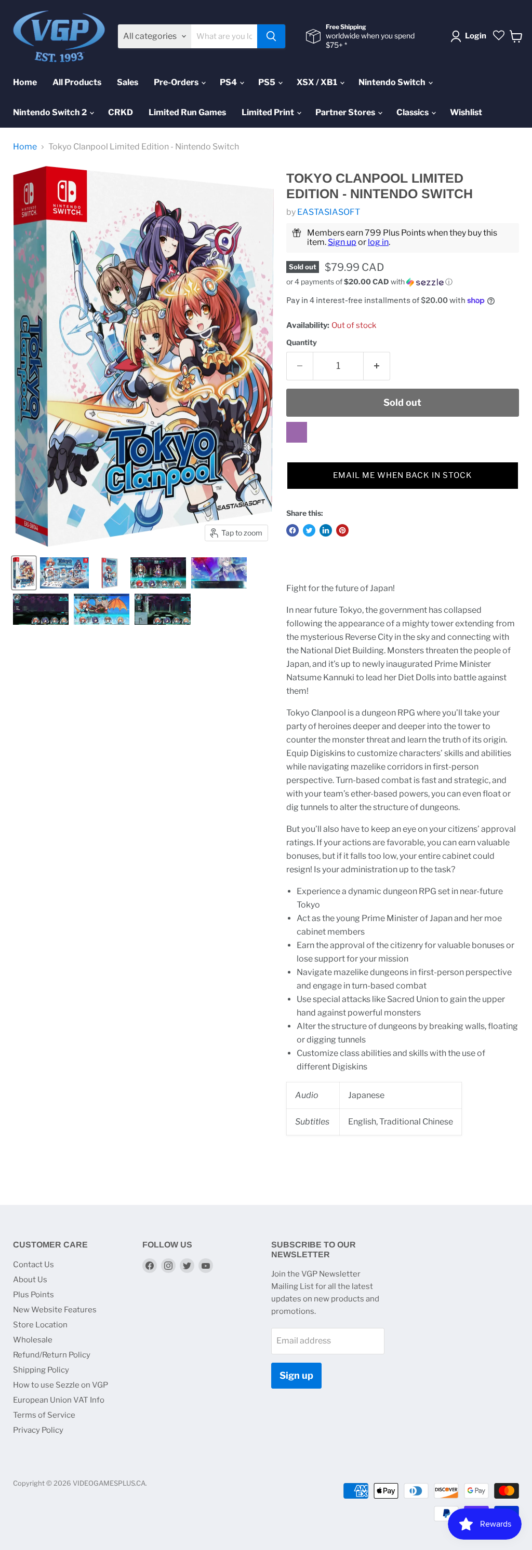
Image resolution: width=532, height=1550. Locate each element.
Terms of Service (44, 1415)
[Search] (271, 36)
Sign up (342, 242)
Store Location (40, 1324)
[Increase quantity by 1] (377, 366)
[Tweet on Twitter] (309, 530)
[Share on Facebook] (292, 530)
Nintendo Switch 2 (50, 112)
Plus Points (33, 1294)
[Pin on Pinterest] (342, 530)
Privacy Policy (38, 1430)
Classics (413, 112)
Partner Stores (346, 112)
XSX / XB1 (318, 82)
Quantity (301, 342)
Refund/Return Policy (51, 1355)
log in (378, 242)
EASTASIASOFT (328, 212)
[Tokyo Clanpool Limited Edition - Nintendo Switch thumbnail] (24, 572)
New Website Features (55, 1309)
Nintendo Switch (392, 82)
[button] (402, 282)
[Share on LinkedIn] (326, 530)
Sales (127, 82)
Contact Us (33, 1264)
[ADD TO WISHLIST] (296, 432)
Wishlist (466, 112)
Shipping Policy (41, 1370)
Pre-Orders (177, 82)
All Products (76, 82)
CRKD (120, 112)
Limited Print (269, 112)
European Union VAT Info (58, 1400)
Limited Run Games (187, 112)
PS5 (267, 82)
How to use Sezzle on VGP (60, 1385)
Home (25, 82)
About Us (30, 1279)
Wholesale (32, 1340)
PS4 (229, 82)
